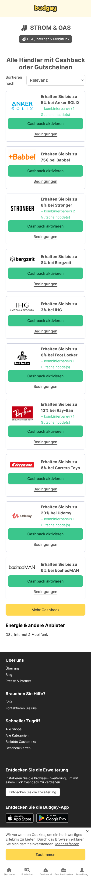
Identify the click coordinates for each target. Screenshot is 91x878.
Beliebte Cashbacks (21, 742)
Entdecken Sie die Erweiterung (32, 792)
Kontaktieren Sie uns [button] (21, 708)
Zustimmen (45, 854)
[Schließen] (87, 831)
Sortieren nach (14, 80)
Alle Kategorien (17, 735)
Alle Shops (13, 729)
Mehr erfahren (67, 844)
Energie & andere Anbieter (35, 625)
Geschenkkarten (18, 748)
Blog (9, 675)
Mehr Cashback (46, 609)
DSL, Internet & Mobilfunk (48, 39)
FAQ (9, 702)
